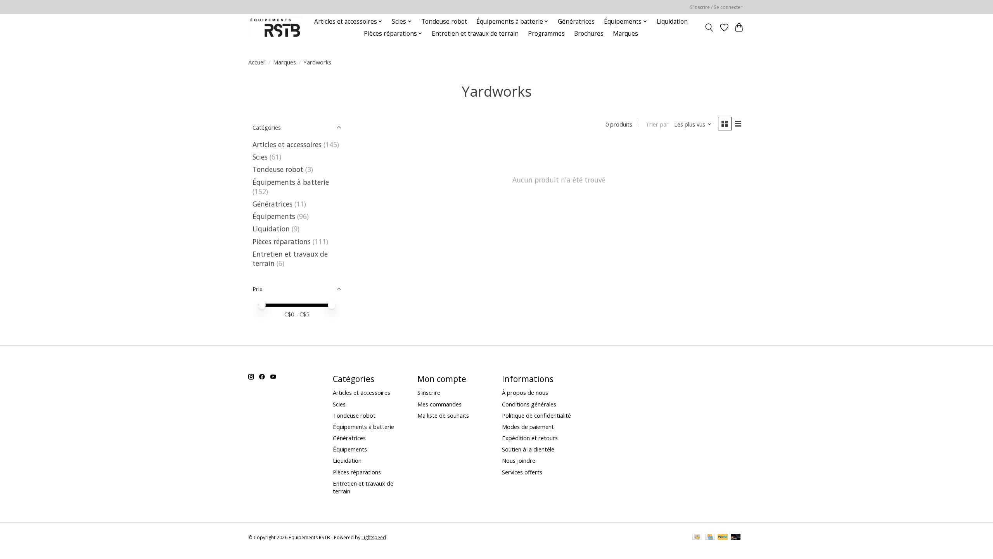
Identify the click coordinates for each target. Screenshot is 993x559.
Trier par (657, 124)
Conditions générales (529, 404)
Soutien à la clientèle (528, 449)
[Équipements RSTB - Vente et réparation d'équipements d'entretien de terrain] (275, 27)
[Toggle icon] (709, 28)
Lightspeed (374, 537)
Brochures (589, 34)
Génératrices (576, 21)
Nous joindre (518, 460)
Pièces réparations (282, 241)
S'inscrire (428, 392)
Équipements (274, 216)
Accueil (257, 62)
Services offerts (522, 472)
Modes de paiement (528, 427)
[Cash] (697, 538)
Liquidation (672, 21)
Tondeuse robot (444, 21)
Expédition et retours (530, 438)
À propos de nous (525, 392)
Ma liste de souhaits (443, 415)
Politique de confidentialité (536, 415)
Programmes (546, 34)
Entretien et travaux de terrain (475, 34)
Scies (260, 156)
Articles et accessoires (287, 144)
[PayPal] (723, 538)
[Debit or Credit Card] (736, 538)
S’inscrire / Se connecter (716, 7)
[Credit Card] (710, 538)
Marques (625, 34)
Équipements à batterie (291, 182)
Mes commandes (439, 404)
